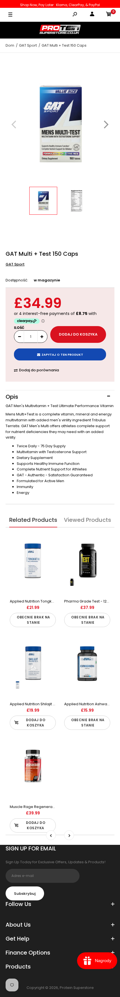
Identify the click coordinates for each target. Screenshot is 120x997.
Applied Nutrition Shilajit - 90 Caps (40, 704)
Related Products (33, 520)
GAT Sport (15, 264)
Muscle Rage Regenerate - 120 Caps (43, 806)
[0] (109, 15)
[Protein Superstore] (60, 30)
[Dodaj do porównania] (48, 538)
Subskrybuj (25, 893)
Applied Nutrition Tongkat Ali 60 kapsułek (46, 601)
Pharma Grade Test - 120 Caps (91, 601)
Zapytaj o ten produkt (62, 354)
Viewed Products (87, 520)
